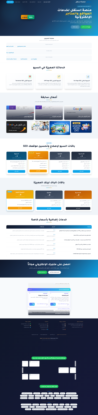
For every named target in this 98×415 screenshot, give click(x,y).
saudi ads (49, 404)
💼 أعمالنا (64, 329)
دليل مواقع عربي (43, 404)
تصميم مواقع (32, 406)
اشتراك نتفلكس (50, 398)
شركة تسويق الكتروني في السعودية (71, 395)
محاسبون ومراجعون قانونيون (71, 393)
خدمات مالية (62, 393)
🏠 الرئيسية (64, 324)
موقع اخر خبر (15, 59)
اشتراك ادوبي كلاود (58, 398)
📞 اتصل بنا (64, 327)
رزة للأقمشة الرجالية (66, 398)
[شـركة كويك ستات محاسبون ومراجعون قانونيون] (49, 285)
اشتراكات (50, 393)
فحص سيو (70, 409)
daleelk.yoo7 (65, 295)
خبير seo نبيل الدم (51, 406)
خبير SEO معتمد (52, 334)
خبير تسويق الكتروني (59, 406)
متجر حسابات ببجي (24, 398)
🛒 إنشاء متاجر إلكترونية (44, 327)
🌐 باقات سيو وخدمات (44, 329)
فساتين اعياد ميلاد (74, 398)
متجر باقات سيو (28, 409)
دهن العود (52, 395)
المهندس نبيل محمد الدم (60, 395)
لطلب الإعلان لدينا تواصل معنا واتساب (49, 386)
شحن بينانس (43, 398)
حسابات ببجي (31, 398)
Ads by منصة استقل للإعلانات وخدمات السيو (64, 308)
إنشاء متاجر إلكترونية (35, 334)
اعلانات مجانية (55, 404)
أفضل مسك (47, 395)
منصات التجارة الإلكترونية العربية (41, 406)
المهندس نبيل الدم (68, 406)
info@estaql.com (26, 325)
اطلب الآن (81, 171)
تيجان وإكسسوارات (24, 395)
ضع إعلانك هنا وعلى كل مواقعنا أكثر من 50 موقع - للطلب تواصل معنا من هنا (49, 358)
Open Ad (53, 304)
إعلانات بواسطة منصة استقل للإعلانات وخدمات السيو (62, 283)
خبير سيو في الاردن (25, 406)
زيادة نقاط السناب (37, 393)
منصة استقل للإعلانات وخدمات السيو (38, 409)
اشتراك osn (37, 398)
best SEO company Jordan (62, 409)
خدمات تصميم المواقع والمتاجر (51, 409)
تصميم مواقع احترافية (43, 334)
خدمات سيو (62, 404)
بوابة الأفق (74, 406)
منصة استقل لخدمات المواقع (61, 334)
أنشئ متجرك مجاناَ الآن (54, 272)
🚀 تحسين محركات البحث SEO (43, 324)
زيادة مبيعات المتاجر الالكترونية (27, 393)
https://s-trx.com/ (43, 295)
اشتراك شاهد (56, 393)
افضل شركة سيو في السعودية (26, 404)
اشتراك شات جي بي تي (39, 395)
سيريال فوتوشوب (73, 404)
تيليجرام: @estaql (26, 327)
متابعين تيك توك (44, 393)
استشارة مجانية (42, 272)
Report (29, 289)
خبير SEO (67, 404)
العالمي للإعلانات (35, 404)
